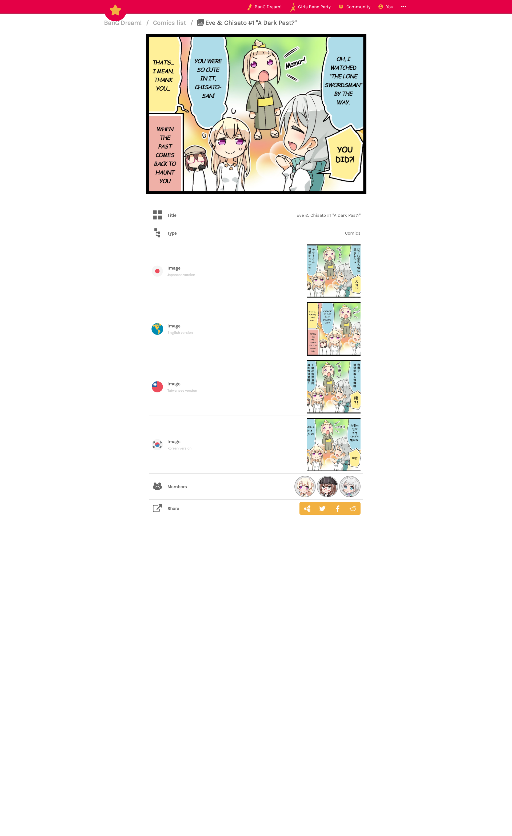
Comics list (170, 22)
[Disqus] (256, 603)
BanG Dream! (123, 22)
